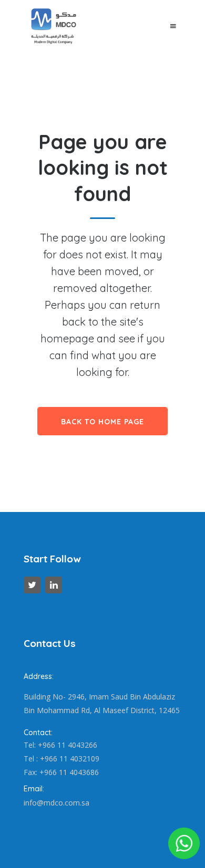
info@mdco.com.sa (56, 803)
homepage (67, 338)
